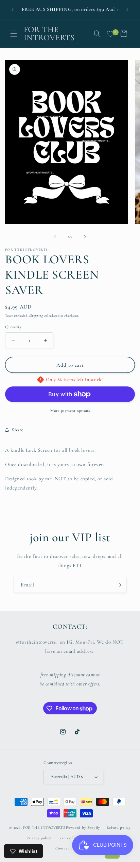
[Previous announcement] (12, 9)
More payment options (70, 410)
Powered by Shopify (83, 827)
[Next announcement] (127, 9)
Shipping (36, 316)
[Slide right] (84, 236)
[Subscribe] (118, 585)
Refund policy (119, 827)
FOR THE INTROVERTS (44, 827)
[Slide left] (55, 236)
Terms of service (72, 838)
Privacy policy (39, 838)
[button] (13, 33)
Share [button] (17, 430)
